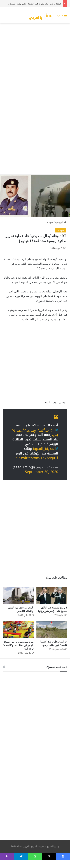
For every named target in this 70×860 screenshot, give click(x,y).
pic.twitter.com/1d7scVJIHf (36, 458)
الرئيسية (59, 222)
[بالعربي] (41, 15)
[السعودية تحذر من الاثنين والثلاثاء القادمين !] (18, 595)
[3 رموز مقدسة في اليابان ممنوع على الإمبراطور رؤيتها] (51, 595)
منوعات (49, 222)
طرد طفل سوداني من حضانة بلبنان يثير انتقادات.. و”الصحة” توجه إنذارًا (18, 645)
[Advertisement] (35, 62)
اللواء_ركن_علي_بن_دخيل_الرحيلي (35, 432)
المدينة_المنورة (44, 448)
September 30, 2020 (41, 472)
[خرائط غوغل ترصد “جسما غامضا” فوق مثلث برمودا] (51, 629)
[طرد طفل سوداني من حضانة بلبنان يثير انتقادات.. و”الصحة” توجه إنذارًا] (18, 629)
